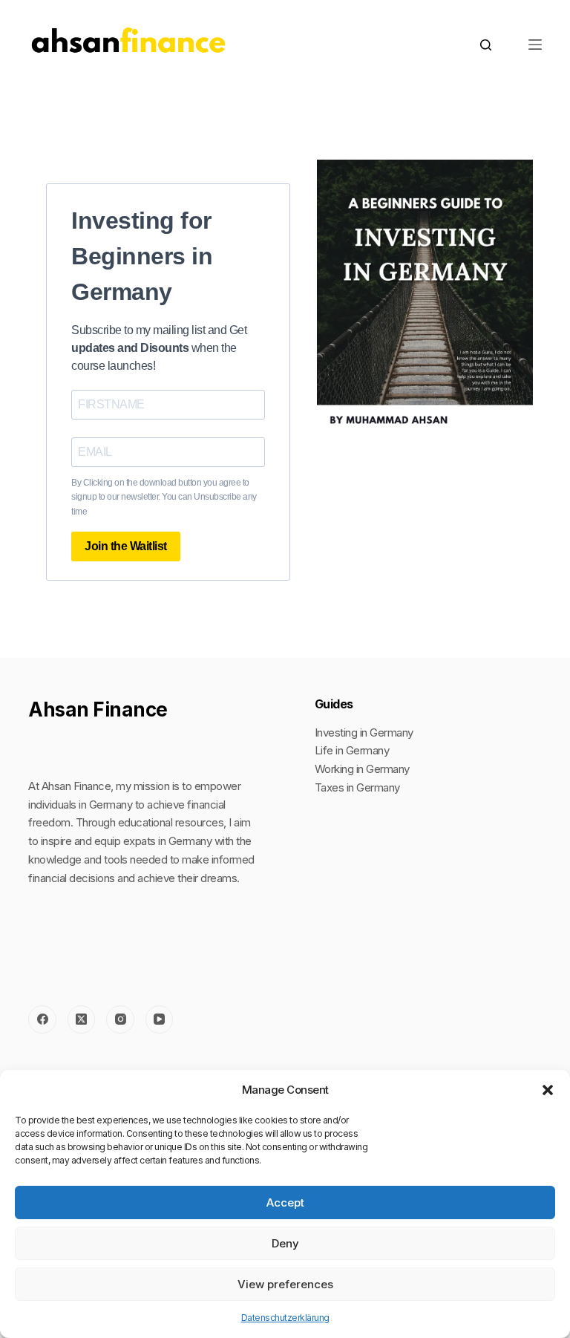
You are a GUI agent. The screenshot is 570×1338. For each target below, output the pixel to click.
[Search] (485, 44)
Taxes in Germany (357, 787)
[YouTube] (159, 1019)
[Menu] (535, 44)
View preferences (285, 1284)
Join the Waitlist (126, 546)
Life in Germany (352, 750)
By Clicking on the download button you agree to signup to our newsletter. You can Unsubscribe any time (164, 497)
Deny (285, 1243)
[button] (547, 1090)
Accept (285, 1202)
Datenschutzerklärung (285, 1317)
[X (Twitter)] (82, 1019)
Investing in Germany (364, 732)
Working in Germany (362, 769)
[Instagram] (120, 1019)
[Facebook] (42, 1019)
